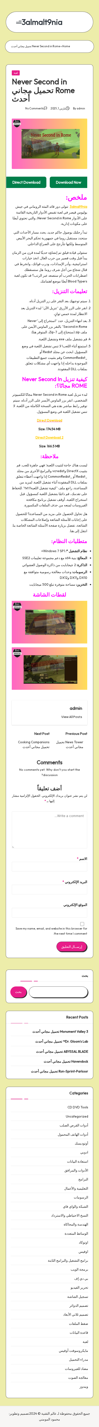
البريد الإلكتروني (74, 882)
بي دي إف (81, 1278)
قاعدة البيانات (79, 1332)
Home (66, 46)
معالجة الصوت (78, 1377)
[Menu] (19, 22)
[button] (71, 717)
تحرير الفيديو (79, 1287)
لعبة (16, 72)
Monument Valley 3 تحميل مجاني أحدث (60, 1031)
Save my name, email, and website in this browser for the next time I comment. (51, 931)
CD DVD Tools (78, 1107)
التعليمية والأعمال (76, 1188)
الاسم (82, 859)
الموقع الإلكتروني (75, 905)
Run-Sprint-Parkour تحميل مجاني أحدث (59, 1071)
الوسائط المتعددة (76, 1233)
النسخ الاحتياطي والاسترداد (69, 1215)
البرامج (83, 1179)
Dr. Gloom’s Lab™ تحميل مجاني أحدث (61, 1041)
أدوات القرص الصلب (74, 1125)
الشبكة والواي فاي (75, 1206)
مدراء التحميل (78, 1359)
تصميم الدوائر (78, 1305)
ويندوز (84, 1386)
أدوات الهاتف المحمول (73, 1134)
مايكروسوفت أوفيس (73, 1350)
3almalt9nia (42, 22)
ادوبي (84, 1152)
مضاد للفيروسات (76, 1369)
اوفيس (83, 1251)
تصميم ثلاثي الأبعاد (75, 1314)
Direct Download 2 (49, 437)
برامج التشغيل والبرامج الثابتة (68, 1260)
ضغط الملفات (78, 1323)
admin (76, 708)
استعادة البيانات (77, 1161)
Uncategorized (77, 1116)
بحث (85, 975)
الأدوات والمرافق (76, 1170)
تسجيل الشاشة (77, 1296)
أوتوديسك (81, 1143)
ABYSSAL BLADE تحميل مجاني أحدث (62, 1051)
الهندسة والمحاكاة (76, 1224)
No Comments (34, 108)
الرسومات (81, 1197)
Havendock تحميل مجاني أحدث (66, 1061)
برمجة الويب (79, 1269)
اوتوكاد (83, 1242)
